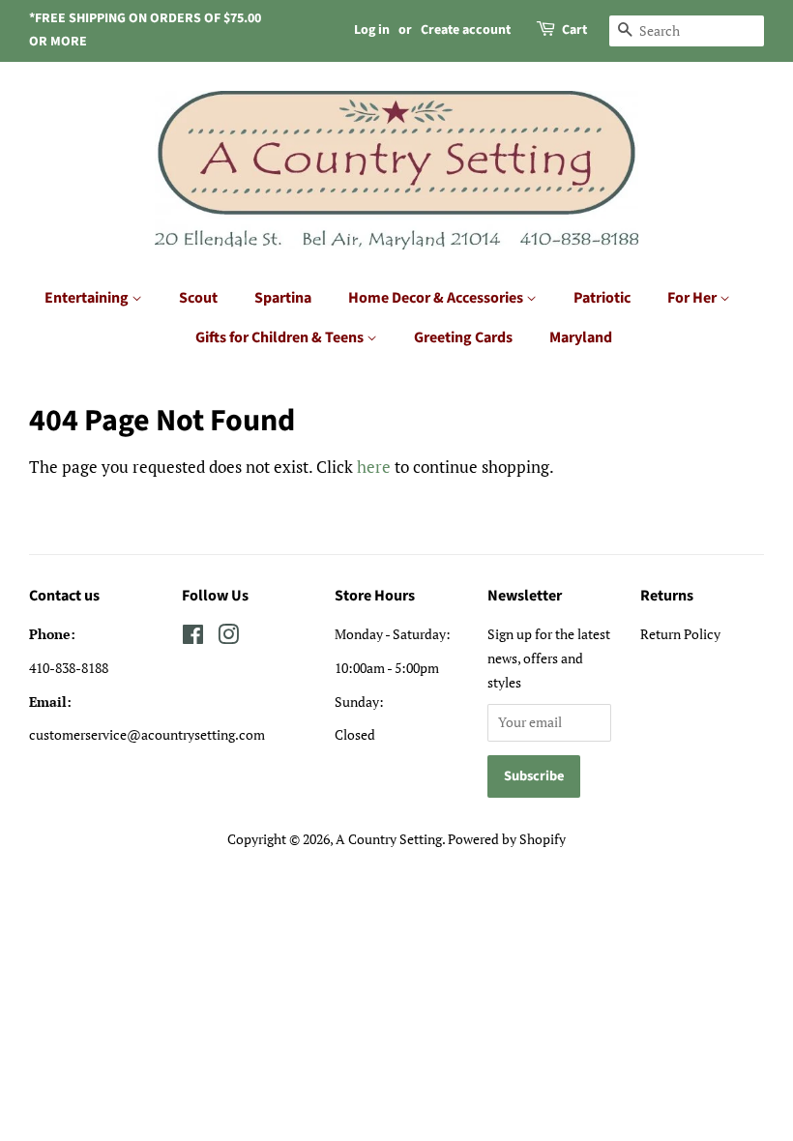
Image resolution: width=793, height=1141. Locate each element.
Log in (372, 30)
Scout (198, 297)
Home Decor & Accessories (437, 297)
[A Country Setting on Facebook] (193, 638)
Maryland (580, 337)
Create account (466, 30)
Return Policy (680, 634)
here (374, 466)
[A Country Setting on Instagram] (228, 638)
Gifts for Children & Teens (281, 337)
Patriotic (602, 297)
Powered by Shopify (507, 839)
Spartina (282, 297)
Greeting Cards (463, 337)
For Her (693, 297)
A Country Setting (389, 839)
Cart (574, 30)
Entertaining (88, 297)
